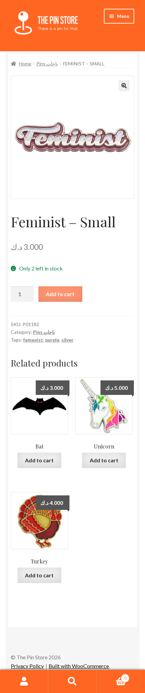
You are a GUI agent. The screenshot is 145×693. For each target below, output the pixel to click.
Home (25, 63)
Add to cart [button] (39, 460)
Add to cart (60, 294)
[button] (124, 85)
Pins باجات (47, 63)
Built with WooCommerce (79, 666)
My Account (24, 681)
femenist (33, 340)
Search (72, 681)
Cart (111, 676)
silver (67, 340)
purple (52, 340)
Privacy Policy (27, 666)
